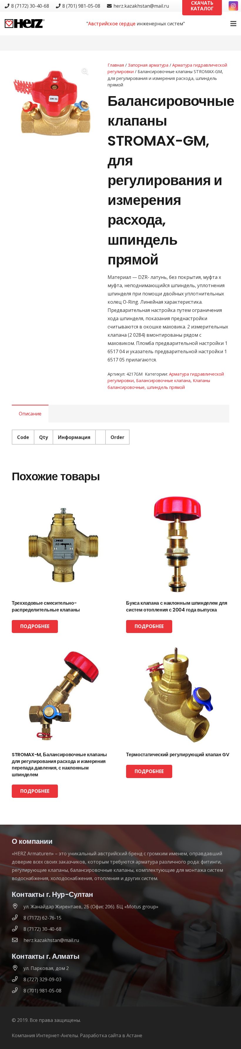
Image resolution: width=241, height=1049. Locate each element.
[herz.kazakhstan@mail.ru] (18, 940)
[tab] (30, 413)
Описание (30, 413)
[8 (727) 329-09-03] (18, 979)
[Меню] (233, 23)
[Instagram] (233, 6)
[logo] (25, 23)
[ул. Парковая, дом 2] (18, 968)
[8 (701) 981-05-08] (18, 990)
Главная (116, 65)
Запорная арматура (148, 65)
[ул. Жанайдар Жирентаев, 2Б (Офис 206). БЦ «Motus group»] (18, 906)
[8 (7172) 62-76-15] (18, 918)
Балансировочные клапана (163, 380)
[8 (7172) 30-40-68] (18, 929)
